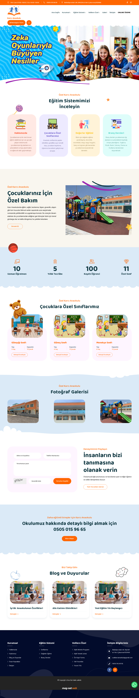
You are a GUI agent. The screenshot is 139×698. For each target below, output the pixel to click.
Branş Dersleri (116, 133)
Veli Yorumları (78, 662)
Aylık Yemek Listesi (80, 654)
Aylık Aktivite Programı (81, 650)
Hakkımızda (20, 133)
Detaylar (13, 614)
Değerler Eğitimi (84, 133)
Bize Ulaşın (69, 538)
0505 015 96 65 (52, 2)
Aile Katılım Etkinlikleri (65, 608)
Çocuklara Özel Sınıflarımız (52, 134)
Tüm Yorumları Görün (95, 486)
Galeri (104, 12)
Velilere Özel (93, 12)
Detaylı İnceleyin (20, 354)
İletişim (112, 12)
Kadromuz (12, 654)
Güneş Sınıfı (60, 343)
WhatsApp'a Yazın (16, 22)
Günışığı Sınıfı (18, 343)
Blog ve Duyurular (15, 658)
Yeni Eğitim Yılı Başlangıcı (108, 608)
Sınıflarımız (44, 650)
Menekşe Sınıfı (104, 343)
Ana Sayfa (56, 12)
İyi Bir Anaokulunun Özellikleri (26, 608)
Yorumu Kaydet (62, 481)
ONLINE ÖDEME (124, 12)
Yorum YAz (78, 666)
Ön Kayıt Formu (79, 658)
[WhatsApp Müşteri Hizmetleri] (134, 685)
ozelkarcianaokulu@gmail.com (122, 657)
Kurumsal (66, 12)
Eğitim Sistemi (79, 12)
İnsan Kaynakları (14, 662)
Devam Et (15, 226)
